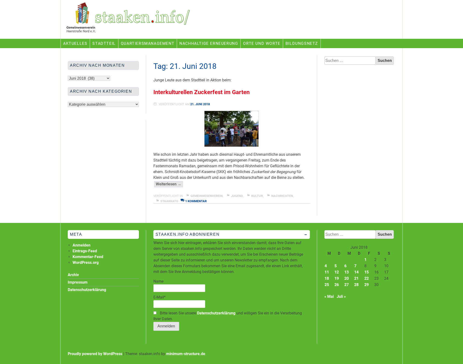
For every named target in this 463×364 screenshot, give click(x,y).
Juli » (341, 296)
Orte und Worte (261, 43)
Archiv (73, 275)
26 (336, 284)
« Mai (329, 296)
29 (366, 284)
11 (327, 272)
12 (336, 272)
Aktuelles (75, 43)
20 (346, 278)
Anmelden (81, 245)
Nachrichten (282, 196)
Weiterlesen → (169, 184)
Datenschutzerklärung (216, 313)
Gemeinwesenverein (207, 196)
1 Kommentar (196, 201)
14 (356, 272)
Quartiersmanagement (147, 43)
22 (366, 278)
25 (327, 284)
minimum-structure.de (185, 353)
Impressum (78, 282)
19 (336, 278)
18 (327, 278)
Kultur (257, 196)
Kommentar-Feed (88, 256)
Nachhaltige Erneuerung (208, 43)
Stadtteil (104, 43)
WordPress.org (86, 262)
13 (346, 272)
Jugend (237, 196)
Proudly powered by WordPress (95, 353)
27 (346, 284)
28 (356, 284)
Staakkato (169, 201)
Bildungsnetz (302, 43)
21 (356, 278)
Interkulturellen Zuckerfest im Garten (201, 92)
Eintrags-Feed (85, 251)
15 (366, 272)
